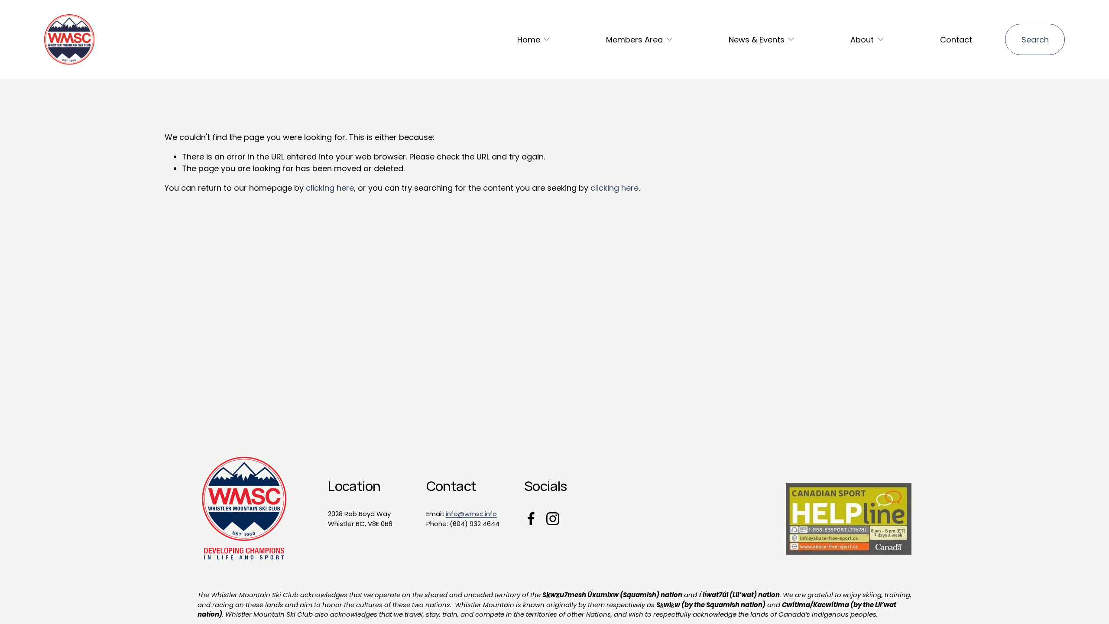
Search (1035, 39)
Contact (956, 39)
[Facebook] (531, 519)
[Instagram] (553, 519)
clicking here (330, 187)
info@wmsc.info (471, 513)
